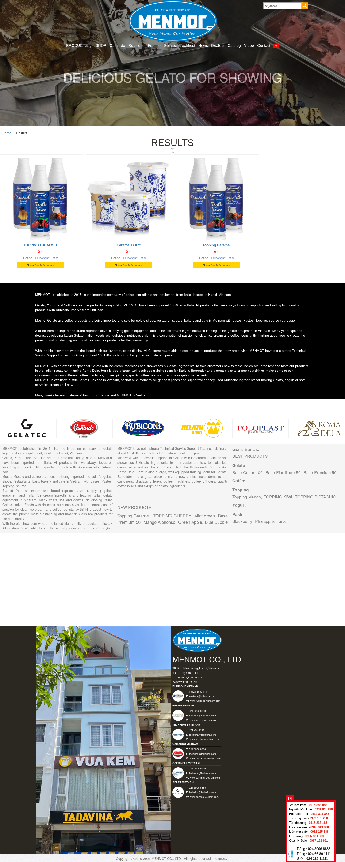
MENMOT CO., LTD (167, 858)
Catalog (234, 46)
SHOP (101, 46)
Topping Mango (246, 497)
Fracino (154, 46)
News (203, 46)
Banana (252, 449)
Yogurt (239, 505)
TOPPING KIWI (278, 497)
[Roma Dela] (319, 427)
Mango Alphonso (159, 522)
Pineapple (264, 521)
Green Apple (190, 522)
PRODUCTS (77, 46)
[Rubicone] (143, 427)
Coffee (238, 480)
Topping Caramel (133, 516)
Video (249, 46)
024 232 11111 (317, 859)
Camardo (117, 46)
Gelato (238, 465)
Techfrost (187, 46)
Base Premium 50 (320, 472)
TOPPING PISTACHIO (315, 497)
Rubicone (136, 46)
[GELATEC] (26, 427)
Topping (240, 490)
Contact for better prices (40, 265)
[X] (290, 798)
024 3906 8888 (319, 849)
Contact (263, 46)
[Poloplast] (260, 427)
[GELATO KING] (202, 427)
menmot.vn (221, 858)
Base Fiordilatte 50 (283, 472)
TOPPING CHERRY (172, 516)
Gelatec (170, 46)
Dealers (217, 46)
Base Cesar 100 (247, 472)
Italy (55, 257)
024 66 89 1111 (319, 854)
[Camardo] (84, 427)
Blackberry (242, 521)
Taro (281, 521)
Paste (238, 514)
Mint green (204, 516)
